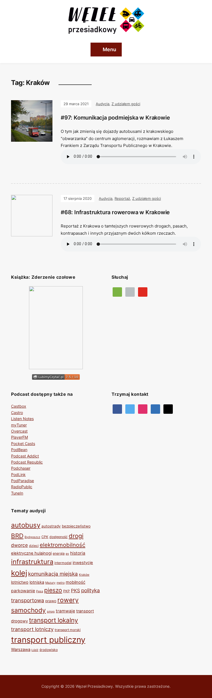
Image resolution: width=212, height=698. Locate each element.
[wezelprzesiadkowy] (142, 408)
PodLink (18, 474)
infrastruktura (32, 562)
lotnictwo (19, 582)
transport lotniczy (32, 629)
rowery (68, 600)
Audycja (102, 104)
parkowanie (23, 590)
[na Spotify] (117, 291)
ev (67, 553)
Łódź (34, 650)
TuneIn (17, 493)
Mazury (50, 583)
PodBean (19, 449)
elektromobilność (62, 544)
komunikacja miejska (53, 574)
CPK (44, 537)
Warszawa (20, 649)
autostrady (51, 526)
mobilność (75, 582)
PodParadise (22, 480)
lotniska (37, 582)
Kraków (84, 575)
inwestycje (83, 562)
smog (51, 611)
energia (59, 553)
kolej (19, 573)
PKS (75, 590)
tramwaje (65, 611)
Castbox (18, 406)
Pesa (39, 591)
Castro (17, 412)
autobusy (25, 525)
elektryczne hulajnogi (31, 553)
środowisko (48, 650)
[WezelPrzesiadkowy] (117, 408)
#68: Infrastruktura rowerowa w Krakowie (115, 212)
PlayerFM (19, 437)
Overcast (19, 431)
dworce (19, 545)
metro (61, 583)
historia (77, 553)
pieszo (53, 590)
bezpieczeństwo (76, 526)
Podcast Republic (27, 462)
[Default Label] (142, 291)
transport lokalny (53, 620)
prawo (50, 601)
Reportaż (122, 198)
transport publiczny (48, 640)
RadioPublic (21, 486)
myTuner (19, 425)
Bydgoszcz (32, 537)
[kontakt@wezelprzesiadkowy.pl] (168, 408)
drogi (76, 535)
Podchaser (20, 468)
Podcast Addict (25, 456)
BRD (17, 535)
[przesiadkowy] (130, 408)
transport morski (68, 630)
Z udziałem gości (126, 104)
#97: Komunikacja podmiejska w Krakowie (115, 117)
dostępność (58, 537)
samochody (28, 610)
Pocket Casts (23, 443)
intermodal (62, 563)
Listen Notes (22, 418)
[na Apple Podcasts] (130, 291)
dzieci (34, 546)
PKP (66, 591)
